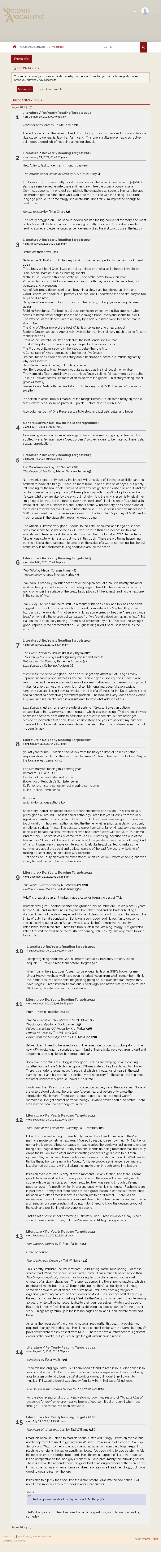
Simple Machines (42, 1536)
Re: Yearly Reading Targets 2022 (67, 872)
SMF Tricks (151, 1539)
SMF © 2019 (24, 1536)
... (29, 107)
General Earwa (34, 423)
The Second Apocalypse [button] (32, 46)
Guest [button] (154, 10)
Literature (30, 112)
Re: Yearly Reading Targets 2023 (66, 239)
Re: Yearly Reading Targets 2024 (66, 112)
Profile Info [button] (21, 58)
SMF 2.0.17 (9, 1536)
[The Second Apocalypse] (23, 9)
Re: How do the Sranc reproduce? (74, 423)
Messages (58, 46)
